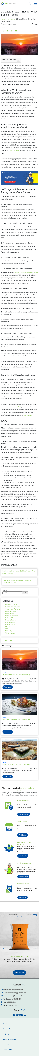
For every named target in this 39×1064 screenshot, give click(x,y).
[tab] (19, 1023)
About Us (6, 1028)
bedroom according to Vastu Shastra (26, 272)
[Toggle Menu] (35, 3)
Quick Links (7, 1049)
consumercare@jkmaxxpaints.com (14, 996)
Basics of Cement (11, 604)
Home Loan (9, 618)
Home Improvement (11, 615)
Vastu (13, 19)
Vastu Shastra (14, 150)
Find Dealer (22, 835)
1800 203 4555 (12, 1005)
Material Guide (10, 624)
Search (4, 590)
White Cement (10, 633)
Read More (7, 687)
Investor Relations (10, 1039)
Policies (8, 626)
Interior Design (10, 622)
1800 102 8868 (11, 1002)
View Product (19, 972)
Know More (22, 897)
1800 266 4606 (16, 999)
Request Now (23, 876)
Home (3, 19)
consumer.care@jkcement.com (13, 989)
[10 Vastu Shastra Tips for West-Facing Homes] (19, 659)
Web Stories (9, 641)
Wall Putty (8, 631)
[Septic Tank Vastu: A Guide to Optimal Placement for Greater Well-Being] (19, 749)
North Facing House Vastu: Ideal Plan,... (16, 719)
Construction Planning (12, 609)
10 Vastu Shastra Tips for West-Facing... (17, 675)
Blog (8, 19)
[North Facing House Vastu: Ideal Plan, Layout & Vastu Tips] (19, 704)
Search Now (23, 856)
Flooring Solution (10, 611)
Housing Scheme (11, 620)
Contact (6, 1044)
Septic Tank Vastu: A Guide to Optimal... (16, 764)
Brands (5, 1023)
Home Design (9, 613)
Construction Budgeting (12, 607)
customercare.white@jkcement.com (14, 993)
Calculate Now (23, 814)
